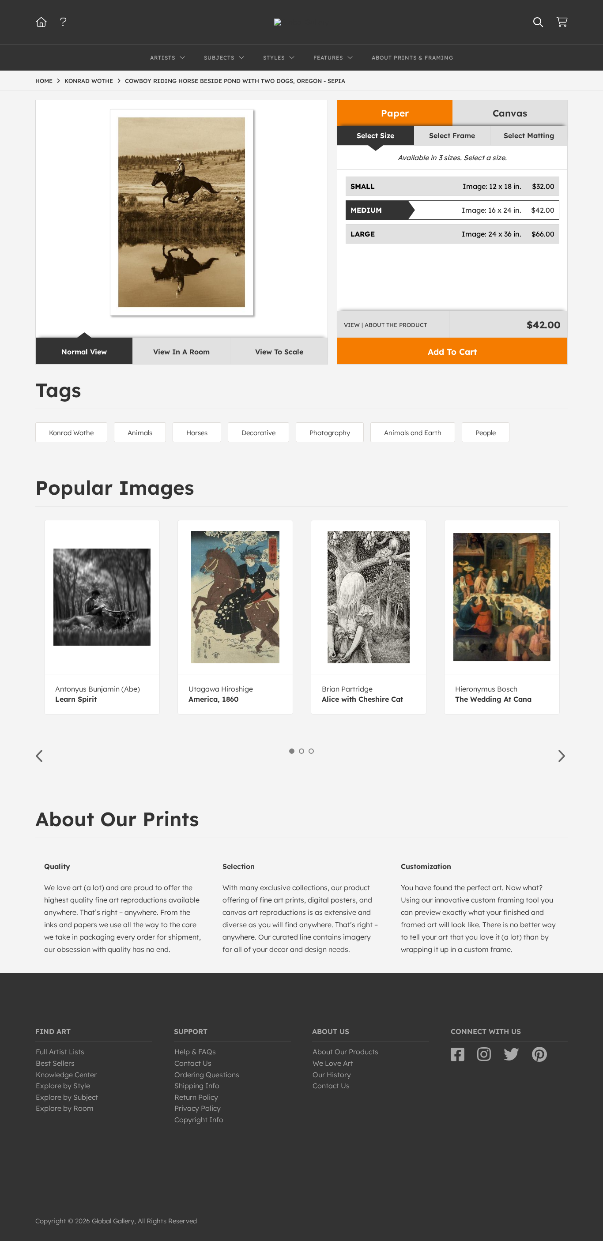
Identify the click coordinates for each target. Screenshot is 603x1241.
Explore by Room (65, 1108)
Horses (196, 433)
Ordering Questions (206, 1074)
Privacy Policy (197, 1108)
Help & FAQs (195, 1051)
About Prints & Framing (412, 57)
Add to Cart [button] (452, 351)
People (485, 433)
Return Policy (196, 1097)
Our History (332, 1074)
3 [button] (311, 751)
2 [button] (301, 751)
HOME (44, 80)
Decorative (258, 433)
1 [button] (291, 751)
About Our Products (345, 1051)
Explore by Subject (67, 1097)
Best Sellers (55, 1063)
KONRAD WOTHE (88, 80)
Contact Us (192, 1063)
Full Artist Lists (60, 1051)
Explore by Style (63, 1085)
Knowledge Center (66, 1074)
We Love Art (333, 1063)
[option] (102, 617)
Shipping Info (196, 1085)
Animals (140, 433)
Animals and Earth (412, 433)
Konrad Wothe (71, 433)
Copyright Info (198, 1119)
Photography (329, 433)
